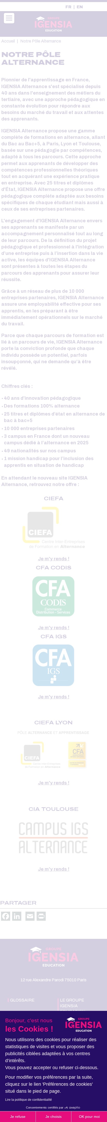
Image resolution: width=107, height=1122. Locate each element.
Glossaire (22, 1000)
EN (80, 7)
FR (68, 7)
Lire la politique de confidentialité (28, 1100)
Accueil (8, 41)
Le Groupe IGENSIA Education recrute (72, 1008)
